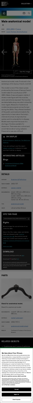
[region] (16, 375)
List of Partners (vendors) (8, 385)
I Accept (16, 389)
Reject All (16, 394)
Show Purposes (17, 399)
